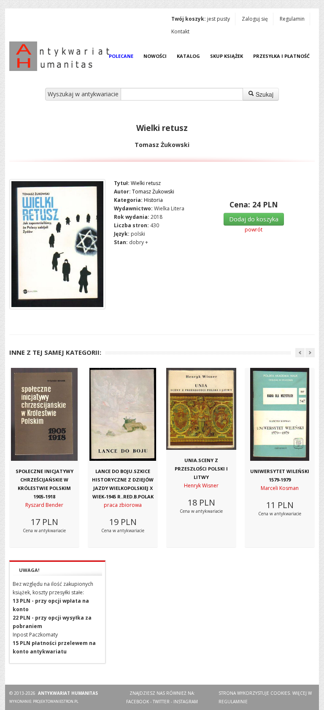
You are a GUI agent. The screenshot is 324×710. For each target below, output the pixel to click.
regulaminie (233, 702)
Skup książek (226, 56)
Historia (153, 200)
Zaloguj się (255, 18)
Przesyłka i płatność (281, 56)
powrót (253, 229)
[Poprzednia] (300, 352)
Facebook (137, 702)
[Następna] (310, 352)
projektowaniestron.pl (55, 701)
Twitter (161, 702)
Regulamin (292, 18)
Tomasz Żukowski (153, 191)
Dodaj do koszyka (253, 219)
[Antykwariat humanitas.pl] (61, 56)
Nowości (155, 56)
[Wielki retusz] (57, 244)
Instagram (185, 702)
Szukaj (263, 94)
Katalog (188, 56)
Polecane (121, 56)
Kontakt (180, 31)
